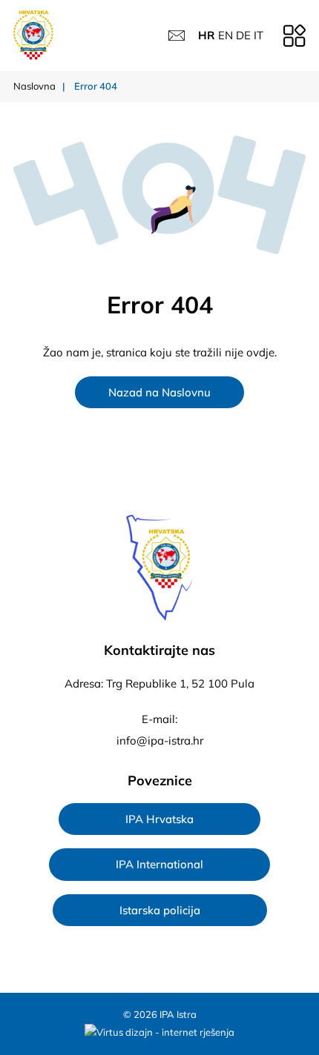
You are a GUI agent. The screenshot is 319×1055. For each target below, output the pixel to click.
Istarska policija (159, 910)
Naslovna (34, 86)
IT (258, 35)
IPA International (159, 864)
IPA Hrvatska (159, 819)
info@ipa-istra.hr (159, 740)
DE (243, 35)
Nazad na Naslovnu (159, 392)
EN (225, 35)
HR (206, 35)
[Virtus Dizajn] (159, 1033)
